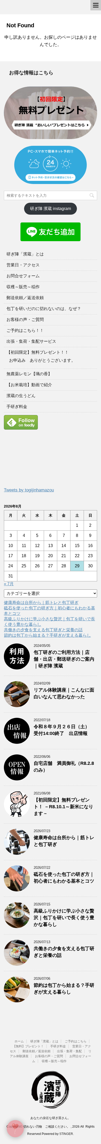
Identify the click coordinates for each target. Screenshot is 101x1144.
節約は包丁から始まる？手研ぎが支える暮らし (47, 635)
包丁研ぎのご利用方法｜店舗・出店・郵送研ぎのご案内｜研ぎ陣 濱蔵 (64, 659)
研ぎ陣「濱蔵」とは (25, 254)
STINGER (66, 1134)
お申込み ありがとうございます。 (42, 360)
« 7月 (9, 584)
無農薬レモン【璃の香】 (29, 374)
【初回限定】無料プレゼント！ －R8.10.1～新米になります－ (63, 806)
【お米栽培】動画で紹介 (29, 385)
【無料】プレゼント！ (28, 1046)
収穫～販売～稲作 (23, 287)
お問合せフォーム (23, 276)
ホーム (19, 1041)
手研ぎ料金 (16, 406)
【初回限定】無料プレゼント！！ (37, 352)
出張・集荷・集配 (69, 1051)
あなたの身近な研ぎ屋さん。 (50, 1118)
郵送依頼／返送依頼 (25, 297)
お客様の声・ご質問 (25, 319)
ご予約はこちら (75, 1041)
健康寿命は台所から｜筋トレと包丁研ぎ (41, 602)
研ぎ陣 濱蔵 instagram (50, 208)
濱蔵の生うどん (20, 395)
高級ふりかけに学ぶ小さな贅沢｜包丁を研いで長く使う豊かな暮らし (64, 917)
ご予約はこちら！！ (25, 330)
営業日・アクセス (23, 265)
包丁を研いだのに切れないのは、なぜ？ (43, 308)
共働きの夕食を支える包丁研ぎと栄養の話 (43, 630)
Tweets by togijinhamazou (29, 490)
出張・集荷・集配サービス (31, 341)
